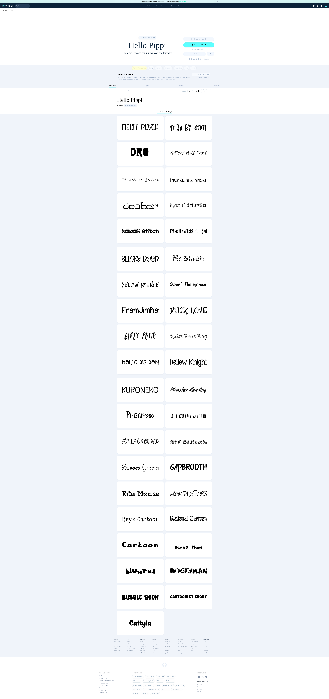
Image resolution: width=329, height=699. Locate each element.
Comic (193, 68)
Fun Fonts (157, 685)
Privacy (199, 684)
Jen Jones (198, 74)
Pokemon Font (103, 683)
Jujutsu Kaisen (103, 685)
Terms (199, 687)
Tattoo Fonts (136, 681)
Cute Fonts (160, 681)
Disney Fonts (155, 693)
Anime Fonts (165, 689)
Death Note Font (104, 676)
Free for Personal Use (139, 68)
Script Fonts (160, 676)
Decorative (168, 68)
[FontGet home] (7, 5)
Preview (205, 89)
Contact (199, 689)
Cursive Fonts (150, 676)
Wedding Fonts (180, 685)
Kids (187, 68)
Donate (206, 74)
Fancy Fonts (170, 676)
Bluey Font (102, 688)
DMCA (199, 691)
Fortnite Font (103, 692)
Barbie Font (102, 690)
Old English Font (176, 689)
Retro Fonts (147, 685)
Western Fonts (137, 689)
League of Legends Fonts (152, 689)
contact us (182, 1)
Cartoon (158, 68)
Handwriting (178, 68)
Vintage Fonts (137, 685)
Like (195, 54)
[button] (314, 5)
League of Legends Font (106, 680)
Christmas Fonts (167, 685)
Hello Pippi (152, 77)
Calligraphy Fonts (138, 676)
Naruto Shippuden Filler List (140, 693)
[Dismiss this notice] (217, 1)
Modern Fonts (170, 681)
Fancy (151, 68)
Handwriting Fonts (148, 681)
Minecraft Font (103, 678)
